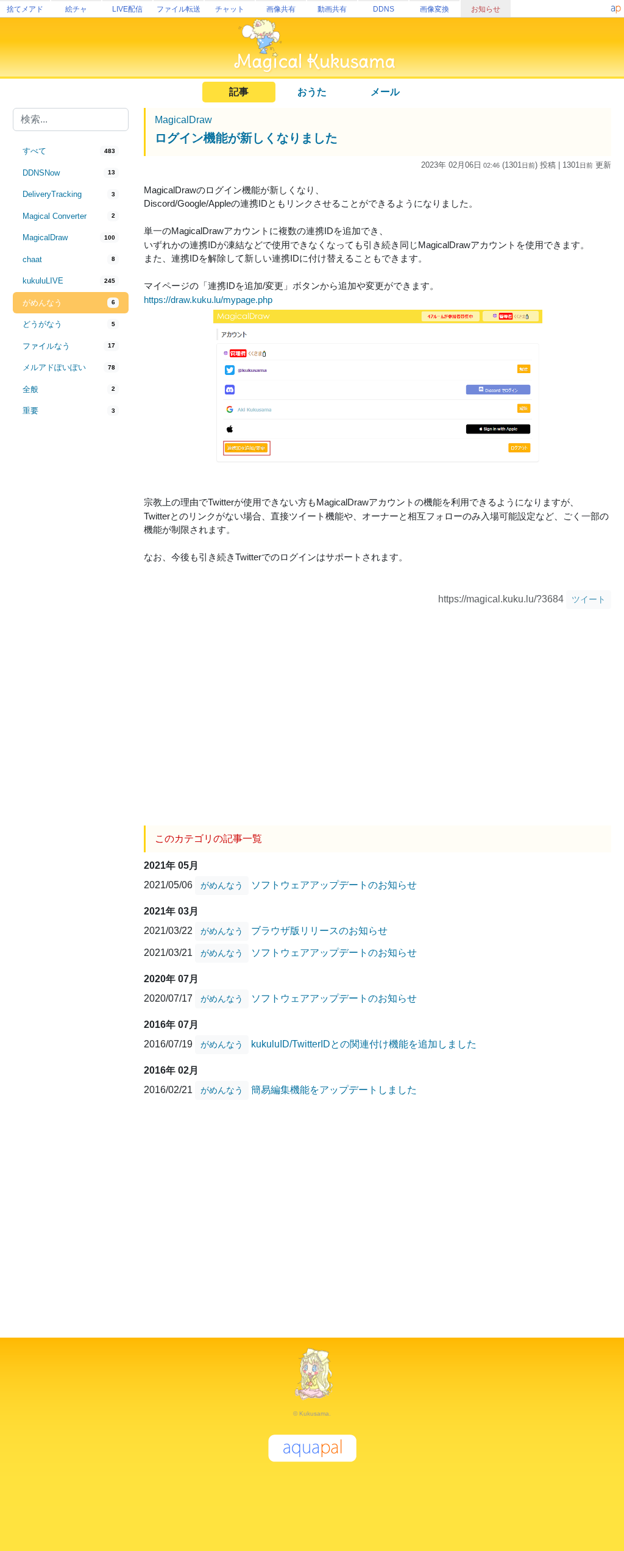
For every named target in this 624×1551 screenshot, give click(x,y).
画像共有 (281, 9)
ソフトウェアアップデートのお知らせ (334, 885)
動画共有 (332, 9)
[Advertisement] (71, 623)
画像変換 (434, 9)
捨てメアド (25, 9)
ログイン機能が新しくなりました (246, 137)
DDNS (383, 9)
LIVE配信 (127, 9)
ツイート (589, 599)
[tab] (71, 151)
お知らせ (485, 9)
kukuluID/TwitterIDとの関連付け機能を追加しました (364, 1044)
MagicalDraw (183, 120)
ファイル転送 (178, 9)
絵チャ (76, 9)
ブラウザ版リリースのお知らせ (319, 930)
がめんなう (221, 885)
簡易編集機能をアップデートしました (334, 1090)
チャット (229, 9)
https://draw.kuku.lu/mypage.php (208, 299)
